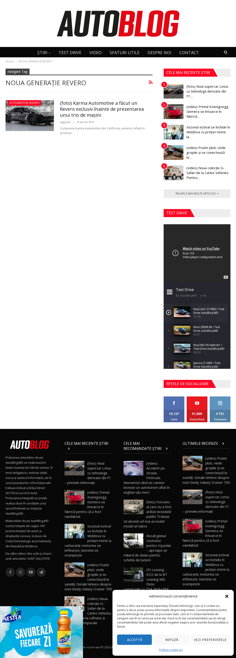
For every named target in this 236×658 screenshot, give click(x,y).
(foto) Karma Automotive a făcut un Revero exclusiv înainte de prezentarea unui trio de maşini (102, 109)
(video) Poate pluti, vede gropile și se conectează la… (206, 152)
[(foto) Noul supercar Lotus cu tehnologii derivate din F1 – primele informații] (173, 91)
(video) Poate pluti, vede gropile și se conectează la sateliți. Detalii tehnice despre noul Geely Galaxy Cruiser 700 (88, 576)
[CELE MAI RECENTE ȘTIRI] (88, 448)
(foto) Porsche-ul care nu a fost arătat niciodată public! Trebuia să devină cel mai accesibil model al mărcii (147, 514)
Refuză (171, 639)
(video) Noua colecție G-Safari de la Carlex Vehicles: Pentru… (207, 173)
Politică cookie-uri (171, 650)
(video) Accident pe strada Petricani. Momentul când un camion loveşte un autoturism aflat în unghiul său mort (147, 478)
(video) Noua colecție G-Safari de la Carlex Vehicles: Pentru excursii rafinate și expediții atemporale (88, 610)
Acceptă (134, 639)
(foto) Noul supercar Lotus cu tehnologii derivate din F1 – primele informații (88, 473)
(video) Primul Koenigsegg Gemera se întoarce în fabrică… (207, 111)
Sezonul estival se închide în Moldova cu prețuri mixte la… (208, 132)
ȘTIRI (42, 52)
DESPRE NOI (159, 52)
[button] (226, 596)
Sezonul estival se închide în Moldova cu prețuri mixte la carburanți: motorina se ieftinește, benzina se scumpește (88, 540)
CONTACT (189, 52)
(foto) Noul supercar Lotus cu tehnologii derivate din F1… (207, 91)
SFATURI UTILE (124, 52)
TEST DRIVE (70, 52)
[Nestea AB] (41, 632)
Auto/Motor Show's (24, 103)
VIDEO (95, 52)
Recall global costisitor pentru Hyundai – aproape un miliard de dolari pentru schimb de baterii (147, 547)
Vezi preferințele (210, 639)
